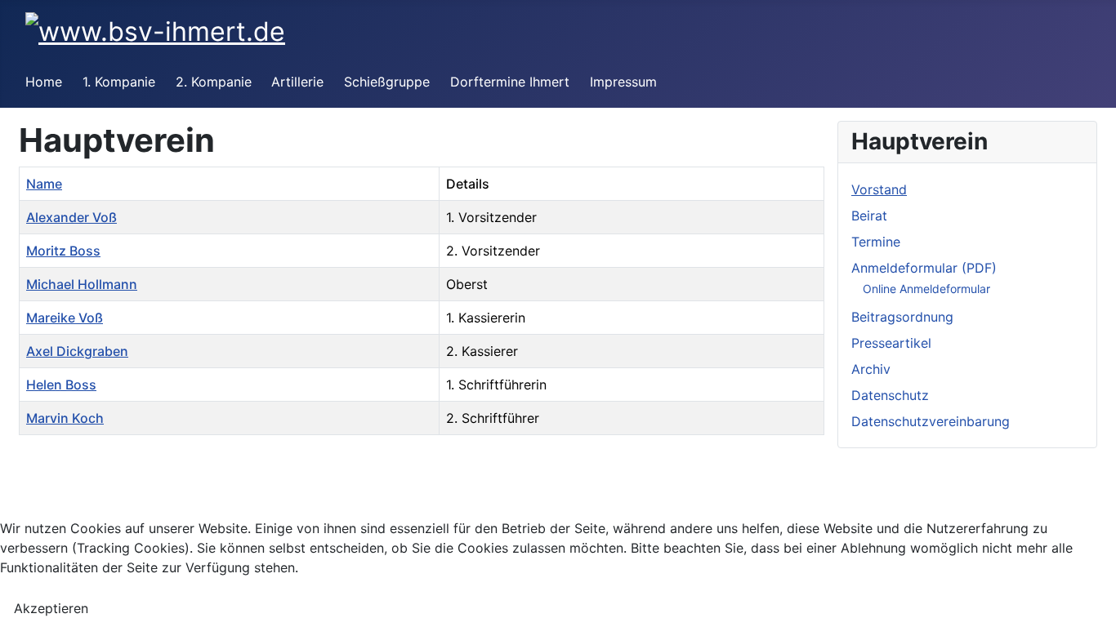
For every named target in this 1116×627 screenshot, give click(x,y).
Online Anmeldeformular (926, 289)
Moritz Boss (63, 250)
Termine (875, 241)
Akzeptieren (51, 608)
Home (43, 81)
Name (44, 184)
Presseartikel (891, 343)
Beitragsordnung (902, 317)
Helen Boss (61, 384)
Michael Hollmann (81, 284)
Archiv (871, 369)
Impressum (623, 81)
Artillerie (297, 81)
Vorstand (879, 189)
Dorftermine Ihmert (509, 81)
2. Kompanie (214, 81)
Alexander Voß (71, 217)
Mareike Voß (64, 317)
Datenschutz (890, 395)
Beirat (869, 215)
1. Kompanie (119, 81)
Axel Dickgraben (77, 351)
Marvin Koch (65, 418)
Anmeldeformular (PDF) (924, 268)
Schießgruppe (387, 81)
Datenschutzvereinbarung (930, 421)
